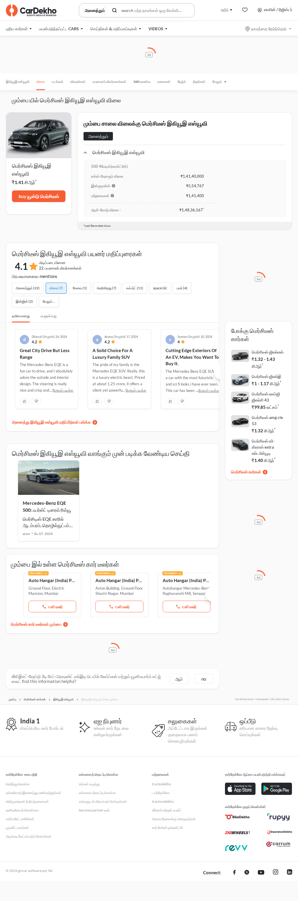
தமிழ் (224, 9)
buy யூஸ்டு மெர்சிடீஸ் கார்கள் (39, 197)
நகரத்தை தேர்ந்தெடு (268, 28)
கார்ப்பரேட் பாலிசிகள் (20, 819)
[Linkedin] (289, 872)
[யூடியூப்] (261, 872)
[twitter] (246, 872)
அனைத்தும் (98, 136)
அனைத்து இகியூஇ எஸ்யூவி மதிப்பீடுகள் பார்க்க (51, 422)
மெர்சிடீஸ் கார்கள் (246, 471)
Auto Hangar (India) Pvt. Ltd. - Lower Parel (186, 580)
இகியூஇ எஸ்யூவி (17, 81)
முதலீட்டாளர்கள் (17, 827)
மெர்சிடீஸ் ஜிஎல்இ (266, 376)
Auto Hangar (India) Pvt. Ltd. (52, 580)
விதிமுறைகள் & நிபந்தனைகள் (27, 801)
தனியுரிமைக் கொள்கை (22, 810)
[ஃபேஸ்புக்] (234, 872)
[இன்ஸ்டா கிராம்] (275, 872)
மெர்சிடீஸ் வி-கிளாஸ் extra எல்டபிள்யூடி (263, 447)
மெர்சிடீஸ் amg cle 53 (267, 420)
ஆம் (179, 678)
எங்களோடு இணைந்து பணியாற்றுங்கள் (33, 793)
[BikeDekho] (237, 817)
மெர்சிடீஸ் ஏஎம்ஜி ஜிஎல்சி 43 (266, 396)
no (203, 678)
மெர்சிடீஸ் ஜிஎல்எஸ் (267, 351)
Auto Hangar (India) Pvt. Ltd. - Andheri (119, 580)
